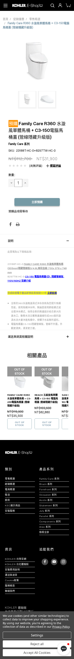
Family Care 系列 (49, 478)
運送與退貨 (13, 575)
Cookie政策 (12, 580)
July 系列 (44, 510)
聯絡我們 (10, 591)
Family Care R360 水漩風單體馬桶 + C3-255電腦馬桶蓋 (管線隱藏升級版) (19, 400)
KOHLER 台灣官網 (15, 559)
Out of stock (19, 424)
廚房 (7, 500)
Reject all (37, 644)
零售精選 (10, 478)
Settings (37, 635)
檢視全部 (44, 532)
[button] (37, 241)
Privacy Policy (60, 627)
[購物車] (67, 5)
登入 (59, 5)
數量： (12, 175)
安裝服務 (10, 510)
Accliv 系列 (45, 500)
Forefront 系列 (48, 489)
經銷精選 (10, 484)
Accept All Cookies (37, 652)
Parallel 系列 (46, 516)
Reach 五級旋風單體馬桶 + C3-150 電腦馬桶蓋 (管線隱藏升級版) (46, 398)
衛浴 (7, 494)
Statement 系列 (48, 505)
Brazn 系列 (45, 484)
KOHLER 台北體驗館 (18, 564)
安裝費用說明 (12, 569)
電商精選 (10, 489)
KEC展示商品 (12, 505)
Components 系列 (50, 521)
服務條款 (10, 585)
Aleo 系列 (45, 527)
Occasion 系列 (48, 494)
